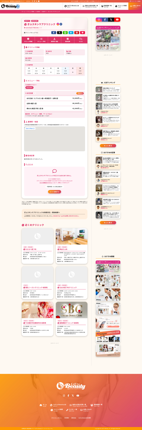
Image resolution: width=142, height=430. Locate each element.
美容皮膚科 (29, 87)
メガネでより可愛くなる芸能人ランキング (74, 1)
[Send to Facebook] (53, 32)
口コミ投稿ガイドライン (46, 182)
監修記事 (67, 41)
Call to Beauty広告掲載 (84, 418)
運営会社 (73, 418)
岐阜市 (44, 11)
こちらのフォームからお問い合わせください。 (66, 216)
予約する (80, 93)
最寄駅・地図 (54, 41)
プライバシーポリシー (56, 418)
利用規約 (66, 418)
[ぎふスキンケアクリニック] (71, 32)
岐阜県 (38, 11)
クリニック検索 (30, 11)
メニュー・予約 (41, 41)
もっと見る (108, 146)
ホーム (23, 11)
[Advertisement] (54, 354)
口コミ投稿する (54, 192)
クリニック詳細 (28, 41)
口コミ (81, 41)
